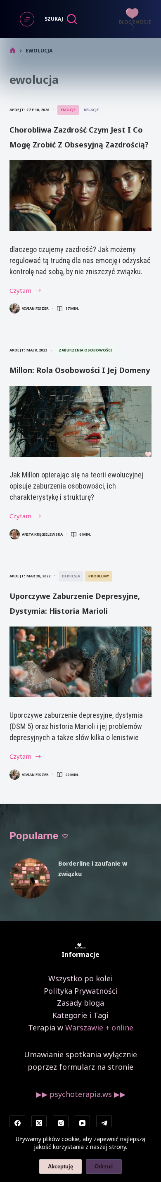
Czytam (26, 291)
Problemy (98, 576)
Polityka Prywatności (81, 991)
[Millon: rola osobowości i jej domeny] (80, 421)
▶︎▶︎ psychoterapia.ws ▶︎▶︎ (80, 1094)
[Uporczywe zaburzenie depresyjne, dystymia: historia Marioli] (80, 662)
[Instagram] (61, 1123)
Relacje (91, 109)
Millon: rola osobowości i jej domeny (79, 370)
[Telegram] (104, 1123)
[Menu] (27, 19)
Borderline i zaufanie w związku (92, 868)
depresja (71, 576)
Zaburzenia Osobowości (85, 350)
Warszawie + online (99, 1027)
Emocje (68, 109)
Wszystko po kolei (80, 978)
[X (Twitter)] (39, 1123)
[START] (12, 50)
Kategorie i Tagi (80, 1015)
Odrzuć (104, 1166)
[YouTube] (82, 1123)
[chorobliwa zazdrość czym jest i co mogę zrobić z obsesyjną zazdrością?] (80, 195)
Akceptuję (60, 1166)
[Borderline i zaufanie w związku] (29, 878)
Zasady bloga (80, 1003)
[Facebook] (17, 1123)
